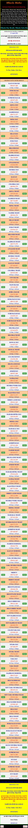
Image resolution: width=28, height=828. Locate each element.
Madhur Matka (21, 782)
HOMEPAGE (14, 823)
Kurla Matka (5, 782)
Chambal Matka (13, 782)
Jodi (3, 85)
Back (2, 826)
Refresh (25, 826)
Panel (24, 85)
